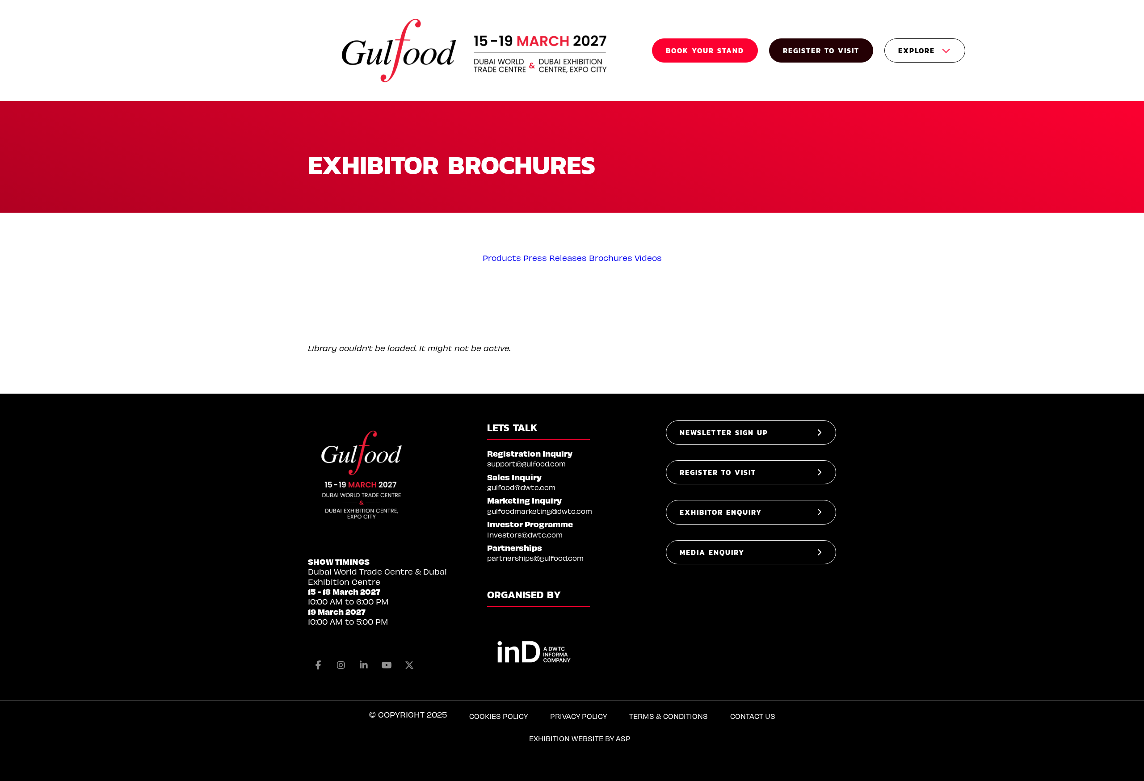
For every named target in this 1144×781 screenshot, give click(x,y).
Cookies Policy (498, 716)
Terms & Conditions (668, 716)
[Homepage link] (475, 50)
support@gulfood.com (526, 463)
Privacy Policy (578, 716)
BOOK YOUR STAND (705, 50)
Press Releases (555, 257)
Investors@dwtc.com (525, 534)
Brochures (610, 257)
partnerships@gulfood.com (535, 558)
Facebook (318, 665)
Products (502, 257)
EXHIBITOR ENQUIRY (721, 512)
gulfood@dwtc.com (521, 487)
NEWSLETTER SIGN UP (724, 432)
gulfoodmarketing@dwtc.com (539, 511)
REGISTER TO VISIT (821, 50)
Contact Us (752, 716)
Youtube (386, 665)
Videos (648, 257)
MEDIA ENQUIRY (712, 552)
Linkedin (363, 665)
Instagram (341, 665)
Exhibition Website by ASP (580, 738)
